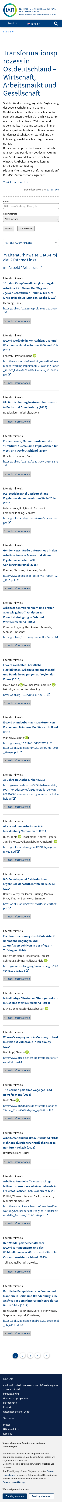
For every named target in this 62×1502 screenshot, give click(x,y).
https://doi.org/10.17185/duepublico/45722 (31, 637)
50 (52, 189)
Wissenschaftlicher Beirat (16, 1411)
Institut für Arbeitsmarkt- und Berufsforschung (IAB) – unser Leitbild (31, 1387)
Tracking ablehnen (41, 1496)
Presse (6, 1424)
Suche (6, 201)
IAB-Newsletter (11, 1429)
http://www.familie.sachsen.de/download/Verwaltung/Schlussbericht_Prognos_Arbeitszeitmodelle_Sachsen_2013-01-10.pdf (30, 1210)
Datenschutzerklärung (14, 1482)
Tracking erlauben (15, 1496)
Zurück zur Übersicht (15, 182)
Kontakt (7, 1433)
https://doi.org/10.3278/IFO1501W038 (27, 743)
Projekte (7, 1407)
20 (48, 189)
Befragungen (10, 1402)
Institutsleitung (11, 1393)
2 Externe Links (23, 259)
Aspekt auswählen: (18, 242)
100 (57, 189)
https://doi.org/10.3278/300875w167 (26, 695)
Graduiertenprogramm (15, 1398)
